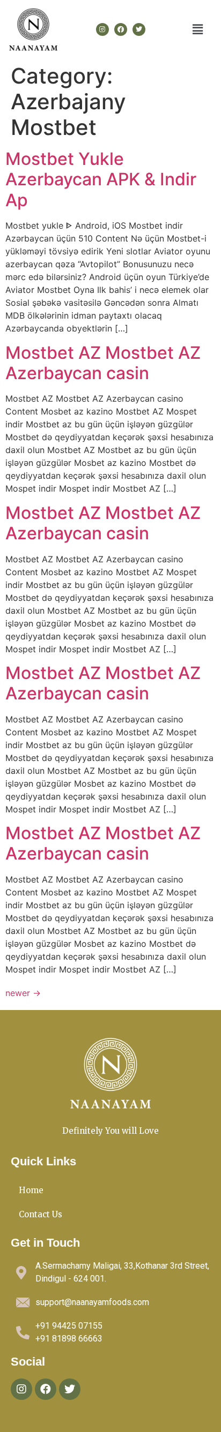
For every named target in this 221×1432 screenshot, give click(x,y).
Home (31, 1190)
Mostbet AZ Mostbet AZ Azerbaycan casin (103, 362)
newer (23, 993)
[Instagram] (102, 29)
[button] (198, 29)
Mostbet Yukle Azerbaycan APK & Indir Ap (100, 179)
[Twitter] (138, 29)
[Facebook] (120, 29)
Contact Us (40, 1214)
